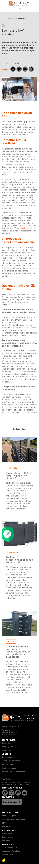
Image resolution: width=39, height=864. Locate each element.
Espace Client (21, 228)
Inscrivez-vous (10, 802)
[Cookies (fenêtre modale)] (4, 860)
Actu (17, 63)
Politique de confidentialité (13, 772)
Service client (8, 764)
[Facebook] (5, 793)
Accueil (8, 18)
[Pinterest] (18, 793)
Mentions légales (9, 768)
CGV (4, 775)
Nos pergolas (7, 747)
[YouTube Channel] (24, 793)
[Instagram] (11, 793)
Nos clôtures (7, 750)
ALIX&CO (14, 784)
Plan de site (7, 779)
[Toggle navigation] (19, 10)
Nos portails (7, 743)
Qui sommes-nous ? (10, 757)
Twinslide (29, 397)
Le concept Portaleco (11, 761)
